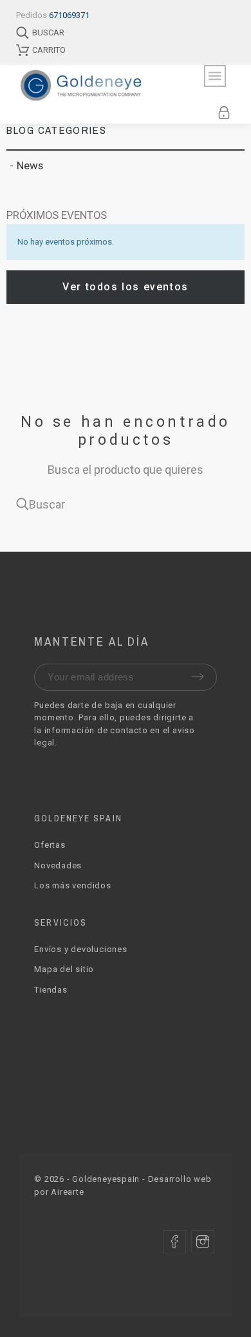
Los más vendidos (72, 885)
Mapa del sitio (64, 969)
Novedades (58, 865)
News (30, 165)
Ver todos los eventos (125, 287)
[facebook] (174, 1241)
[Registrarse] (226, 112)
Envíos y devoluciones (80, 949)
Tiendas (50, 990)
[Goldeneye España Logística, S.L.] (96, 85)
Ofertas (49, 845)
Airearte (67, 1192)
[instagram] (202, 1241)
